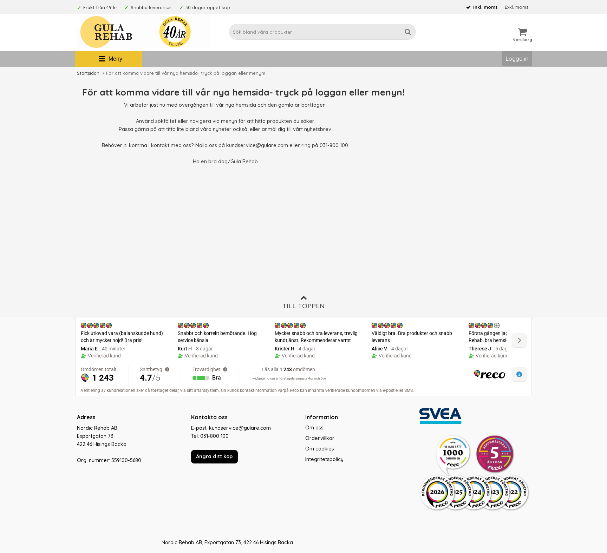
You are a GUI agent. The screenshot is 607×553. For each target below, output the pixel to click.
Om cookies (319, 449)
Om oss (314, 427)
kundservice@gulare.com (257, 145)
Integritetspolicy (324, 459)
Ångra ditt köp (214, 456)
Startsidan (88, 73)
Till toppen (303, 306)
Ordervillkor (319, 438)
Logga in (517, 58)
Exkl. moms (516, 7)
